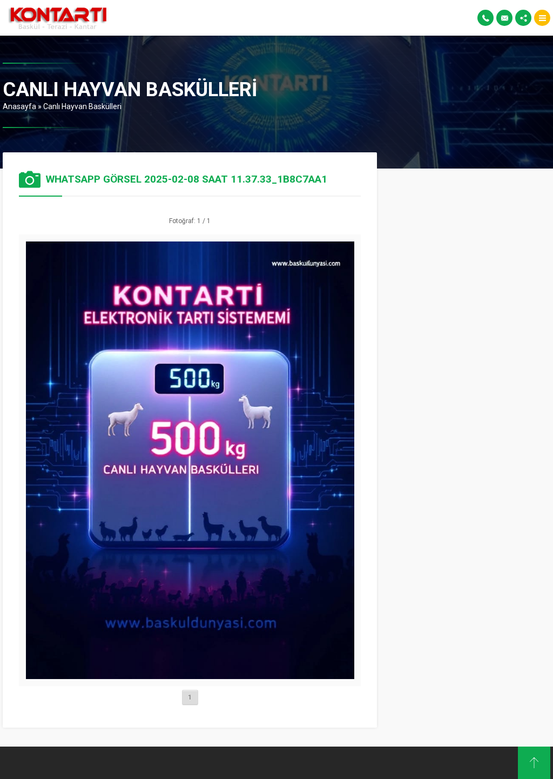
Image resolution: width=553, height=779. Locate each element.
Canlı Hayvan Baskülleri (82, 106)
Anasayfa (19, 106)
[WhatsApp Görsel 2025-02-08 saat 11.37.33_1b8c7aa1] (190, 674)
